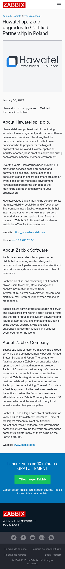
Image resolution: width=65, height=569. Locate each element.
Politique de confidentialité (46, 549)
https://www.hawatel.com (29, 232)
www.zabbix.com (24, 444)
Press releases (32, 16)
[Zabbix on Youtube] (51, 537)
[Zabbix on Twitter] (13, 537)
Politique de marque (15, 554)
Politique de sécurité (15, 549)
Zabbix (14, 5)
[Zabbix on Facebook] (23, 537)
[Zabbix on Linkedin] (41, 537)
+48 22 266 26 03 (23, 240)
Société (17, 16)
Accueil (7, 16)
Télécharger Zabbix (32, 479)
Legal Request (53, 554)
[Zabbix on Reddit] (32, 537)
